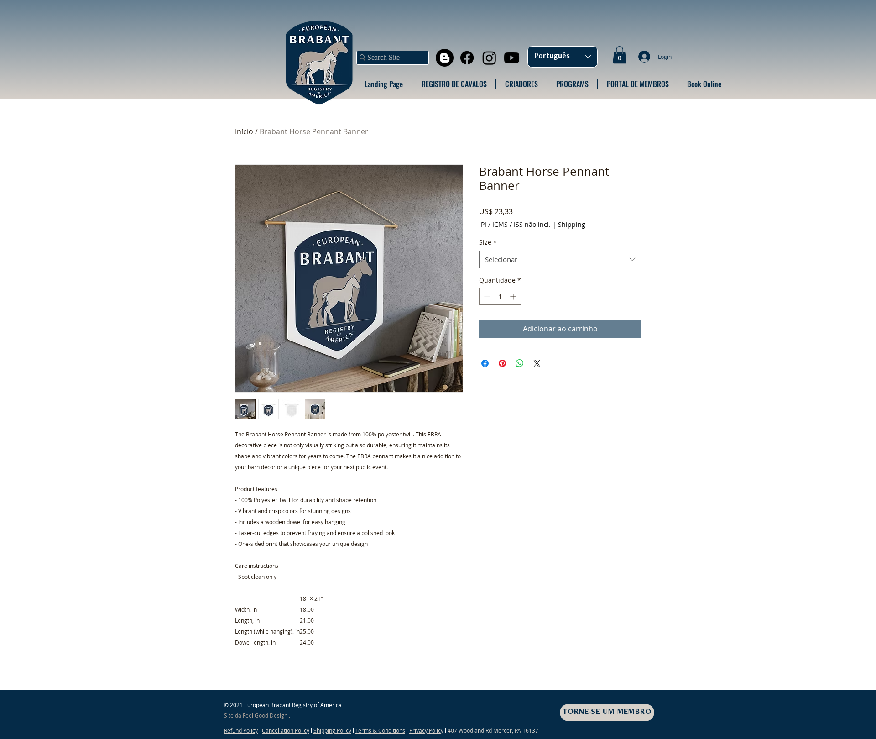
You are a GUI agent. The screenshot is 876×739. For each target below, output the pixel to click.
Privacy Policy (426, 730)
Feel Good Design (265, 715)
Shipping (571, 224)
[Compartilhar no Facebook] (485, 363)
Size (488, 242)
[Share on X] (537, 363)
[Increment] (514, 296)
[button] (619, 54)
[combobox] (560, 259)
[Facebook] (467, 58)
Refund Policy (241, 730)
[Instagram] (489, 58)
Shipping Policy (332, 730)
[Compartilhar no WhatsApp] (519, 363)
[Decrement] (486, 296)
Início (244, 131)
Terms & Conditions (380, 730)
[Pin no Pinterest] (502, 363)
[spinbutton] (500, 296)
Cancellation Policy (285, 730)
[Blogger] (445, 58)
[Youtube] (512, 58)
